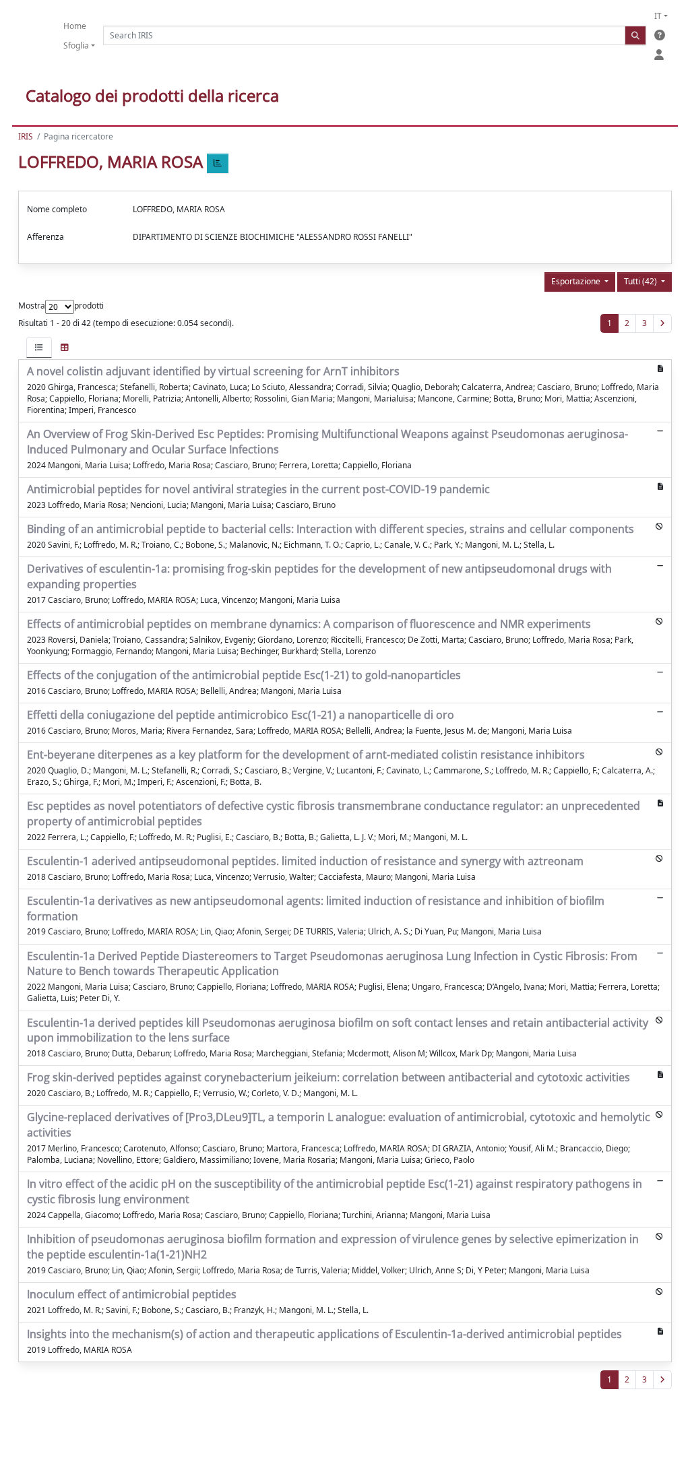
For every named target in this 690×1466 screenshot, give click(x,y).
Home (74, 26)
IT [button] (658, 16)
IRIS (25, 136)
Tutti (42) (641, 281)
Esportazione (576, 281)
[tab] (39, 347)
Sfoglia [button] (76, 45)
